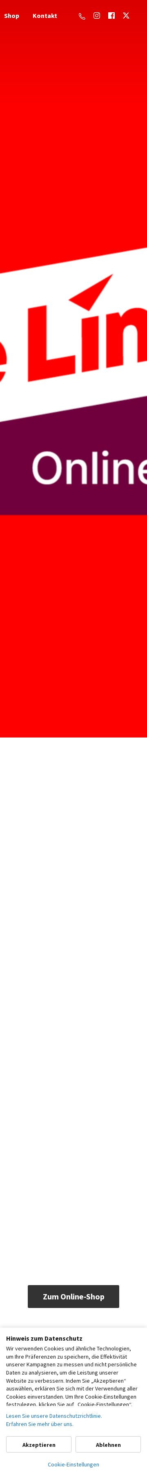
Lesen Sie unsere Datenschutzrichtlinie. (54, 1415)
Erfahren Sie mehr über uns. (40, 1424)
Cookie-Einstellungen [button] (73, 1464)
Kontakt (45, 15)
